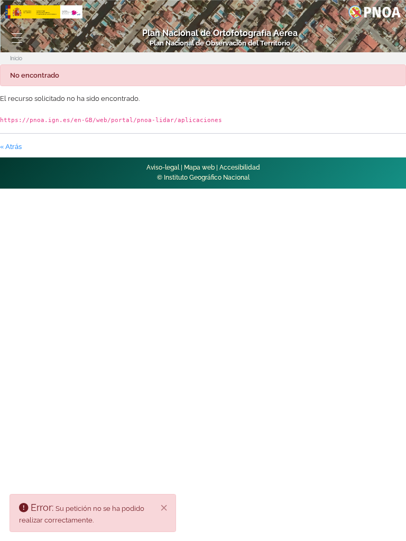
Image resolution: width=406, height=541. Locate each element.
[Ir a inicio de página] (375, 372)
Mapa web (199, 167)
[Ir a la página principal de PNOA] (374, 11)
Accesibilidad (239, 167)
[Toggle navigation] (17, 38)
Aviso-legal (162, 167)
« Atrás (11, 147)
